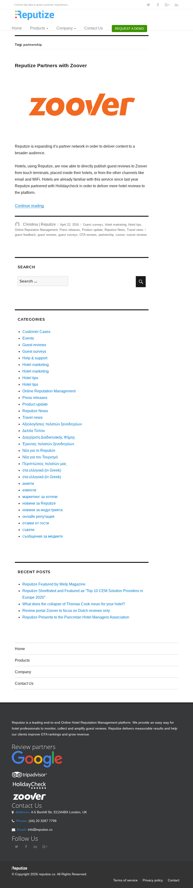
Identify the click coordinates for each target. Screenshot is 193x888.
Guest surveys (93, 224)
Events (28, 338)
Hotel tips (134, 224)
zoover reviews (136, 235)
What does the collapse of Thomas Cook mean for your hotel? (73, 604)
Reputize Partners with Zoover (51, 65)
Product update (92, 230)
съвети (28, 530)
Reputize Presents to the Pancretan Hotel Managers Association (75, 617)
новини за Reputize (39, 503)
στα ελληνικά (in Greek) (41, 470)
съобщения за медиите (42, 536)
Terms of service (125, 880)
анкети (28, 483)
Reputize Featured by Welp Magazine (53, 584)
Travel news (135, 230)
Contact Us (93, 28)
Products (38, 28)
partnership (106, 235)
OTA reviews (88, 235)
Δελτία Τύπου (33, 431)
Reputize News (115, 230)
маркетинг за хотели (39, 497)
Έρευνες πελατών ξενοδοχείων (48, 444)
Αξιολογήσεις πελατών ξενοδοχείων (52, 424)
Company (65, 28)
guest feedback (25, 235)
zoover (120, 235)
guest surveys (68, 235)
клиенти (29, 490)
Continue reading (29, 206)
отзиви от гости (35, 523)
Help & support (34, 358)
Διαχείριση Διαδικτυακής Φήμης (48, 437)
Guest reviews (34, 345)
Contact (173, 880)
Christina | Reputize (39, 224)
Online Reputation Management (36, 230)
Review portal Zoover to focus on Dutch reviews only (66, 611)
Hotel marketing (115, 224)
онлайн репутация (38, 517)
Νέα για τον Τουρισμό (40, 457)
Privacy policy (153, 880)
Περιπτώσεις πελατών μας (44, 464)
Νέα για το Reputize (38, 450)
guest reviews (47, 235)
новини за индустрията (42, 510)
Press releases (70, 230)
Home (17, 28)
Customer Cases (36, 332)
